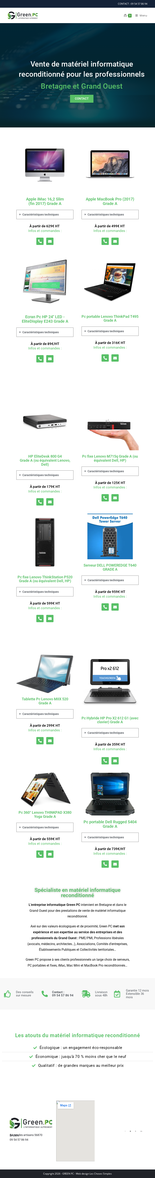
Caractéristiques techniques (40, 214)
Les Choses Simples (101, 1173)
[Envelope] (49, 241)
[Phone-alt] (40, 241)
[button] (45, 214)
